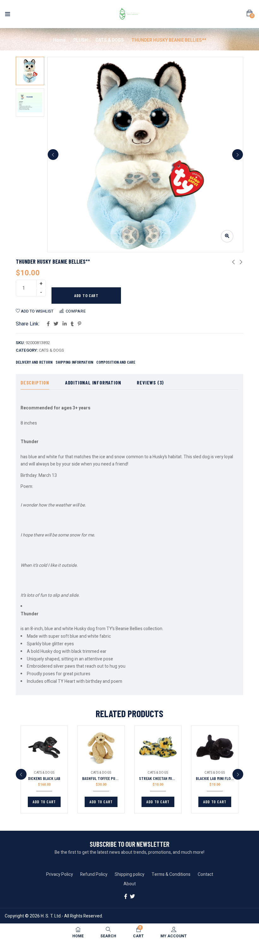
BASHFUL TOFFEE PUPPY (102, 778)
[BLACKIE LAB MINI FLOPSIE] (215, 747)
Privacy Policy (59, 874)
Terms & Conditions (171, 874)
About (129, 884)
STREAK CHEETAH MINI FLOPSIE (164, 778)
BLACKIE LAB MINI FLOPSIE (217, 778)
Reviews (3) (150, 382)
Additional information (93, 382)
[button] (249, 13)
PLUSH (80, 40)
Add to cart (86, 295)
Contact (205, 874)
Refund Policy (93, 874)
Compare (76, 311)
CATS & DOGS (109, 40)
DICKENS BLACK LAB (44, 778)
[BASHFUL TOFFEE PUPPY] (101, 747)
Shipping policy (129, 874)
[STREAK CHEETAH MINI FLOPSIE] (158, 747)
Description (35, 382)
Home (59, 40)
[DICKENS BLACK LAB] (44, 747)
